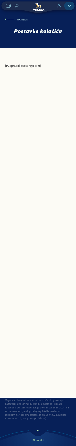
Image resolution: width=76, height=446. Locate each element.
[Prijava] (59, 6)
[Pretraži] (16, 6)
